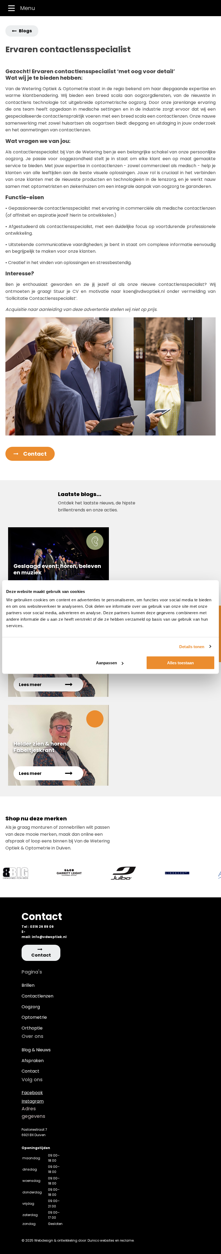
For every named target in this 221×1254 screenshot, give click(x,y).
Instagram (33, 1101)
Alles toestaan (180, 663)
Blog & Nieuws (36, 1050)
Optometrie (34, 1017)
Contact (30, 1071)
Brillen (28, 985)
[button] (21, 31)
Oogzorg (31, 1007)
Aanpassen (106, 663)
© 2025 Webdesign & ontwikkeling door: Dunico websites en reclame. (78, 1240)
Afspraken (33, 1061)
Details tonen (191, 646)
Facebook (32, 1093)
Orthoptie (32, 1028)
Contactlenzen (37, 996)
